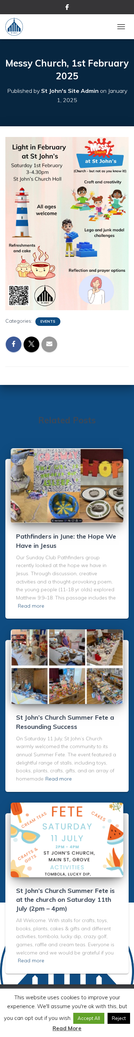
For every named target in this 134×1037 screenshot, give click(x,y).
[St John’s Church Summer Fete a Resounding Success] (67, 666)
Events (47, 321)
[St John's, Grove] (16, 27)
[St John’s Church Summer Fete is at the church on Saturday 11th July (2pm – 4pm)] (67, 839)
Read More (67, 1028)
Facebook (67, 8)
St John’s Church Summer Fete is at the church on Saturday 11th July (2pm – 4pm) (65, 899)
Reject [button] (119, 1018)
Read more (31, 606)
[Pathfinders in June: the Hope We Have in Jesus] (67, 485)
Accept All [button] (89, 1018)
